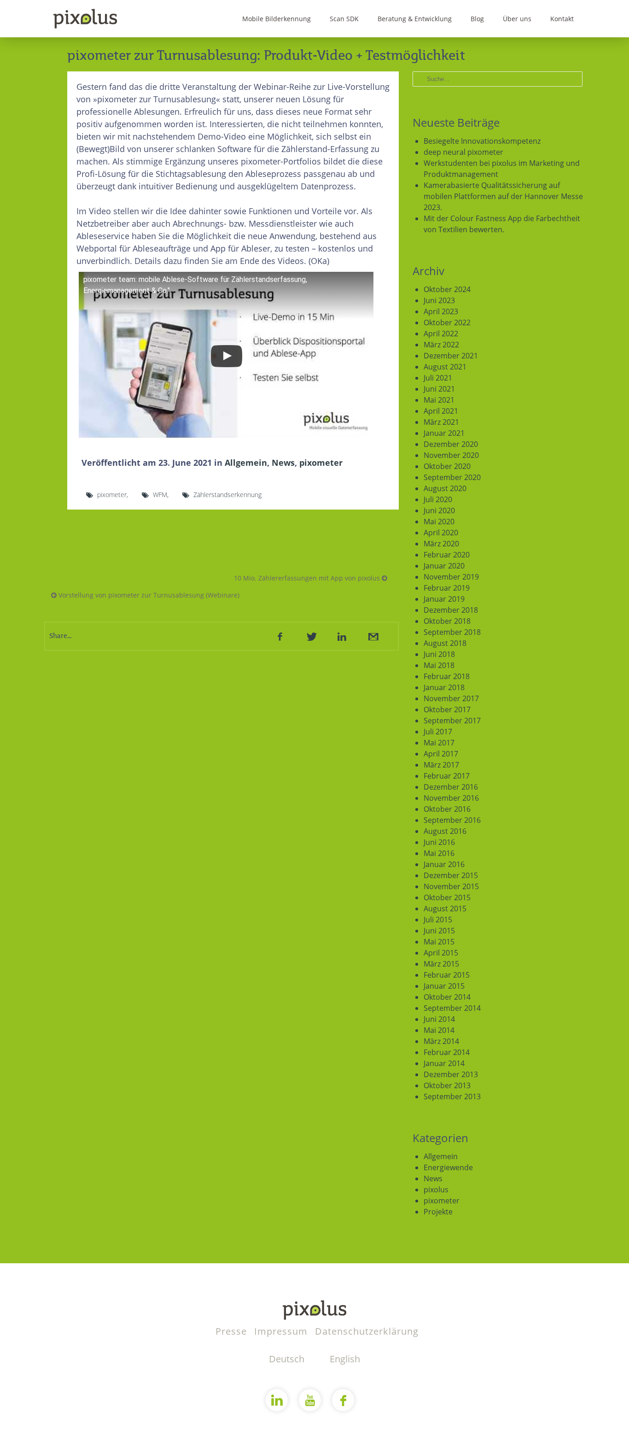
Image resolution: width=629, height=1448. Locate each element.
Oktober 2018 (447, 621)
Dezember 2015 (451, 875)
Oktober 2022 (447, 322)
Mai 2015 (439, 942)
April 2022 (441, 333)
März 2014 (441, 1041)
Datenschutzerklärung (367, 1331)
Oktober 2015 (447, 897)
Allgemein (246, 462)
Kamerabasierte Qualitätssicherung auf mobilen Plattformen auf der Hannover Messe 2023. (503, 196)
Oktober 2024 (447, 289)
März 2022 (441, 345)
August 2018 (445, 643)
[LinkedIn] (341, 636)
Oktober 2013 (447, 1085)
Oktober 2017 (447, 709)
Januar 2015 (444, 986)
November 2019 (451, 577)
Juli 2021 (438, 378)
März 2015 (441, 964)
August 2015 (445, 908)
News (283, 462)
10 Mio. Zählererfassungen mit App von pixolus (308, 578)
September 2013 (452, 1096)
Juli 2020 (438, 499)
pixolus (436, 1189)
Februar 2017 (447, 776)
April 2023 (441, 311)
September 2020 (452, 477)
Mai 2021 (439, 400)
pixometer (321, 462)
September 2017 (452, 720)
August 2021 (445, 367)
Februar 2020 (447, 555)
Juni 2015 (439, 931)
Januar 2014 (444, 1063)
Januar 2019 (444, 599)
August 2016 (445, 831)
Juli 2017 (438, 732)
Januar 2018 (444, 687)
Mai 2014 (439, 1030)
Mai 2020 (439, 521)
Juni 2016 (439, 842)
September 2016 (452, 820)
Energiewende (448, 1167)
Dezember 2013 (451, 1074)
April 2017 (441, 754)
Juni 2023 (439, 300)
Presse (232, 1331)
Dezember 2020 (451, 444)
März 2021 (441, 422)
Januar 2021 (444, 433)
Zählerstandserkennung (227, 494)
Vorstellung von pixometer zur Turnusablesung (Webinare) (148, 595)
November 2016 (451, 798)
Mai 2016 (439, 853)
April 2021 (441, 411)
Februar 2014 (447, 1052)
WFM (160, 494)
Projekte (438, 1212)
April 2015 (441, 953)
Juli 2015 (438, 920)
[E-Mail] (372, 636)
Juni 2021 (439, 389)
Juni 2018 (439, 654)
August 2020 (445, 488)
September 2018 (452, 632)
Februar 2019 (447, 588)
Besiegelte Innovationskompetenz (482, 141)
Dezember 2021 (451, 356)
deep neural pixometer (463, 152)
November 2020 (451, 455)
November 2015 (451, 886)
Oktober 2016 (447, 809)
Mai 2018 (439, 665)
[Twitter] (311, 636)
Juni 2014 (439, 1019)
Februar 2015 (447, 975)
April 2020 (441, 533)
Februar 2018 (447, 676)
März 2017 (441, 765)
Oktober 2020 (447, 466)
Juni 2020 (439, 510)
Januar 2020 (444, 566)
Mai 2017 (439, 743)
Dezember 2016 (451, 787)
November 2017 (451, 698)
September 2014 (452, 1008)
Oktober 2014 (447, 997)
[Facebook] (280, 636)
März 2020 (441, 544)
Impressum (282, 1331)
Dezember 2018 (451, 610)
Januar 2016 (444, 864)
